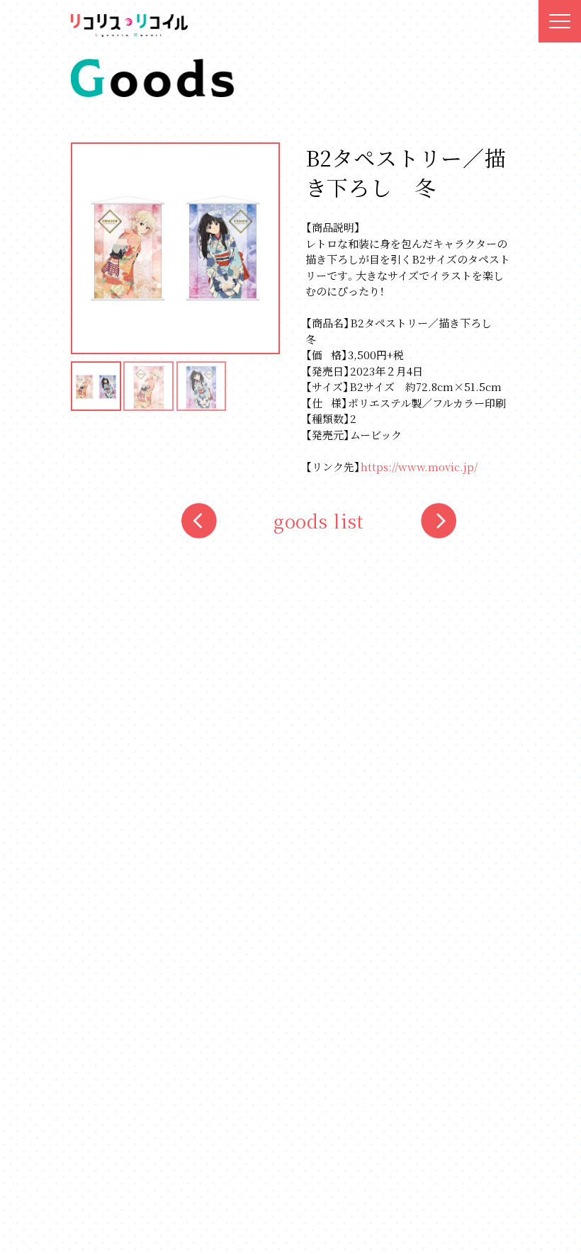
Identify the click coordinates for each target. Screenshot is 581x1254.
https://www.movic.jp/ (419, 466)
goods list (319, 520)
